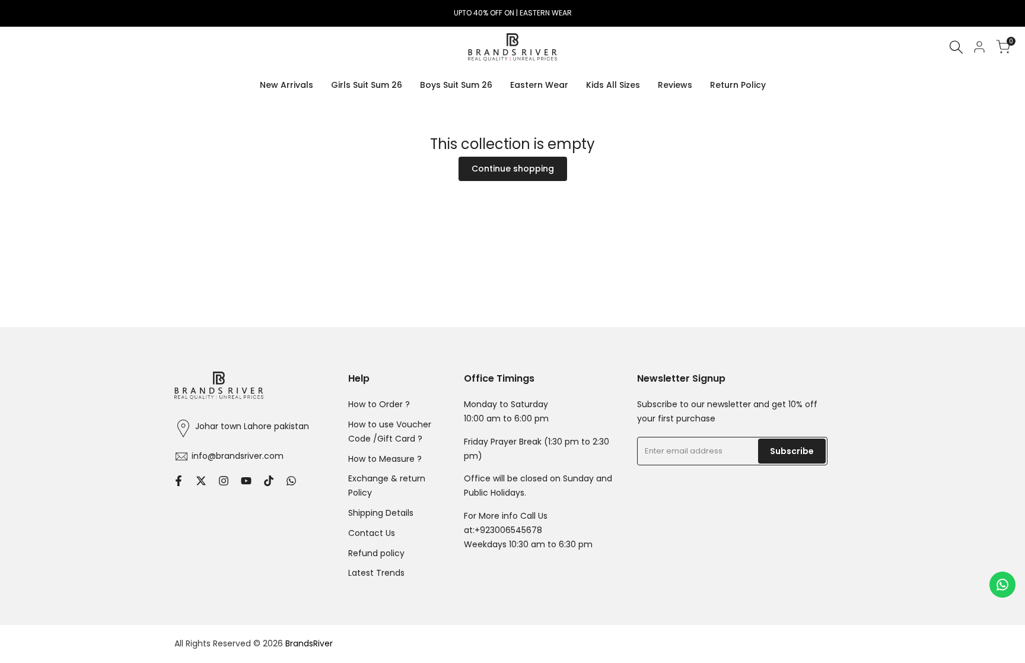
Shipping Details (380, 513)
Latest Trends (376, 573)
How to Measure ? (385, 459)
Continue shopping (513, 169)
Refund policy (376, 553)
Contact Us (371, 533)
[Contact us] (1002, 585)
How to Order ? (379, 404)
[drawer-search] (956, 47)
